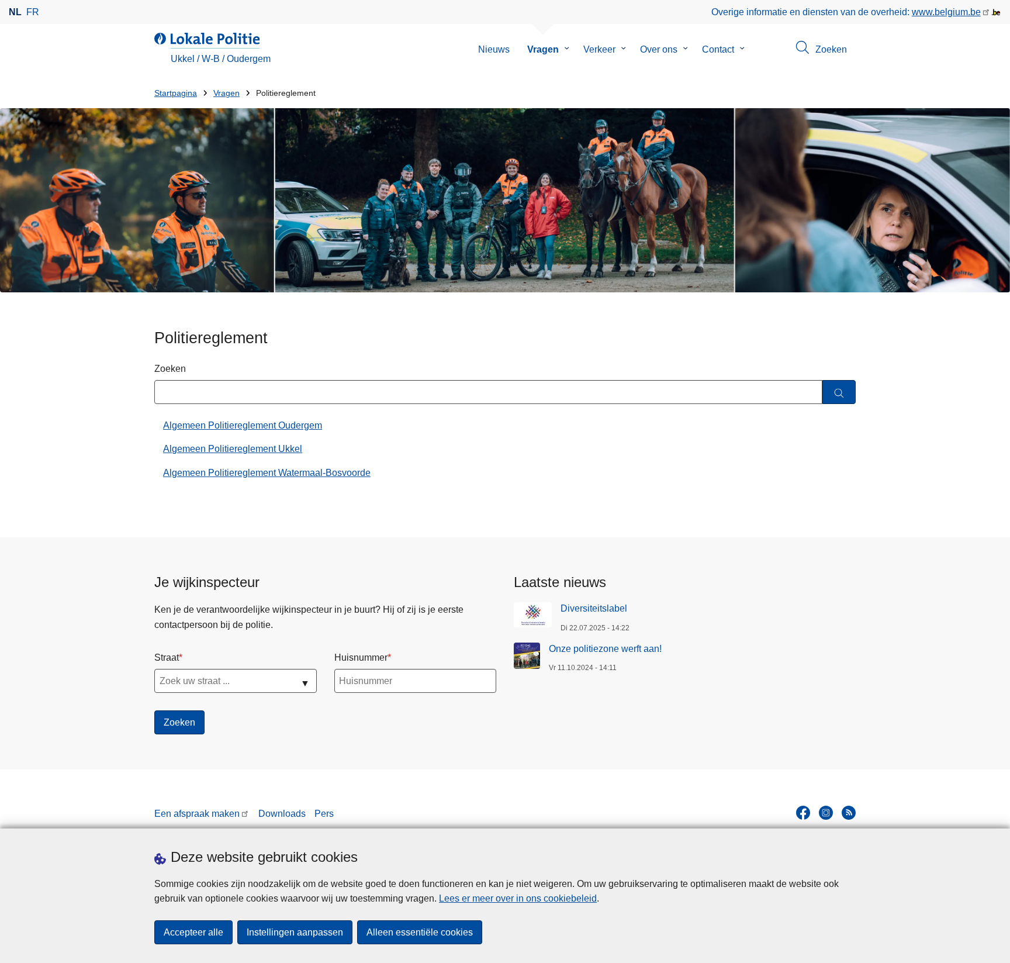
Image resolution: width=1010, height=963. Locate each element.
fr (32, 12)
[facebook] (803, 813)
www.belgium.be (946, 12)
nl (15, 12)
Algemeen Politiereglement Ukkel (232, 449)
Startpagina (175, 93)
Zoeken (170, 369)
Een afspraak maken (197, 814)
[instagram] (826, 813)
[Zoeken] (839, 392)
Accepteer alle (193, 932)
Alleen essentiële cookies (419, 932)
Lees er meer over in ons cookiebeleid (518, 898)
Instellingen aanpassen (295, 932)
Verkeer (599, 49)
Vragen (543, 49)
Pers (324, 814)
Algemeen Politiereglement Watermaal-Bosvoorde (267, 473)
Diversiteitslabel (594, 608)
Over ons (658, 49)
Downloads (282, 814)
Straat (166, 657)
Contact (718, 49)
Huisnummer (361, 657)
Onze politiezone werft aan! (605, 649)
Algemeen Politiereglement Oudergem (242, 425)
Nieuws (494, 49)
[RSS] (849, 813)
